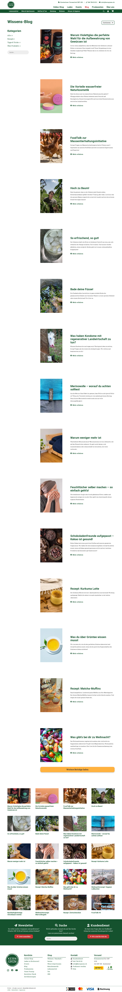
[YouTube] (16, 970)
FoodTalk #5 (96, 913)
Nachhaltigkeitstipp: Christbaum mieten (15, 914)
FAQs (74, 969)
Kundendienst (78, 959)
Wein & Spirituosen (54, 964)
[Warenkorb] (113, 11)
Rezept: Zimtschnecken (72, 913)
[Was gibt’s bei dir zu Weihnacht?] (77, 745)
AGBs (8, 990)
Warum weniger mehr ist (16, 861)
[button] (19, 11)
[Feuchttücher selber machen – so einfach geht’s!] (77, 495)
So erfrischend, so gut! (15, 834)
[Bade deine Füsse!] (77, 296)
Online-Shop (28, 959)
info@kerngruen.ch (107, 2)
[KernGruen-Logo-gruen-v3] (11, 4)
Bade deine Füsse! (42, 834)
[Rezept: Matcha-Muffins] (77, 695)
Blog (25, 966)
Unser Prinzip (29, 972)
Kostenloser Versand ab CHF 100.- (72, 2)
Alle (10, 35)
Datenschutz (15, 990)
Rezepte (11, 39)
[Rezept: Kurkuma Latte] (77, 595)
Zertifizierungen (30, 977)
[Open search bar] (104, 11)
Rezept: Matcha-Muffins (44, 887)
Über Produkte (14, 46)
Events (26, 964)
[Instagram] (8, 970)
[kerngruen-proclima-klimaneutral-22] (110, 968)
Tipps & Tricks (14, 42)
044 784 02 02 (92, 2)
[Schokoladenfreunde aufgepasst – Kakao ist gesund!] (77, 545)
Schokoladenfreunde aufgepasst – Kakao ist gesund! (75, 862)
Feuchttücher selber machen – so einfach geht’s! (46, 862)
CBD (48, 974)
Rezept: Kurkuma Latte (99, 861)
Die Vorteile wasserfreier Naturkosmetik (44, 807)
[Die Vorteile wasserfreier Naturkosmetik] (77, 96)
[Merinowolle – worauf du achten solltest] (77, 396)
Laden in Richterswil (31, 961)
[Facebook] (12, 970)
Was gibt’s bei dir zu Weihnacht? (70, 888)
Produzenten (28, 969)
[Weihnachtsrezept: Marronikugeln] (47, 902)
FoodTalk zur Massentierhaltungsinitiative (74, 807)
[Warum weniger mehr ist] (77, 446)
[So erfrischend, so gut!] (77, 246)
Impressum (22, 990)
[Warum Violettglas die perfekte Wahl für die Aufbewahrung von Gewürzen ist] (77, 46)
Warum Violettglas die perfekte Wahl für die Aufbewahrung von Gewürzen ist (19, 808)
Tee (48, 972)
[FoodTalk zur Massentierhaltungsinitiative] (77, 146)
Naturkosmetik (52, 966)
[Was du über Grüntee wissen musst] (77, 645)
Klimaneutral (99, 959)
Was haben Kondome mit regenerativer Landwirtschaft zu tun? (74, 836)
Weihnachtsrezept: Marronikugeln (42, 914)
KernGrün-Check (30, 974)
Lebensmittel (52, 969)
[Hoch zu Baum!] (77, 196)
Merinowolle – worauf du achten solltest (100, 835)
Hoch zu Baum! (97, 806)
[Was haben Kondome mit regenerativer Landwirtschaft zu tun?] (77, 346)
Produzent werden (79, 966)
